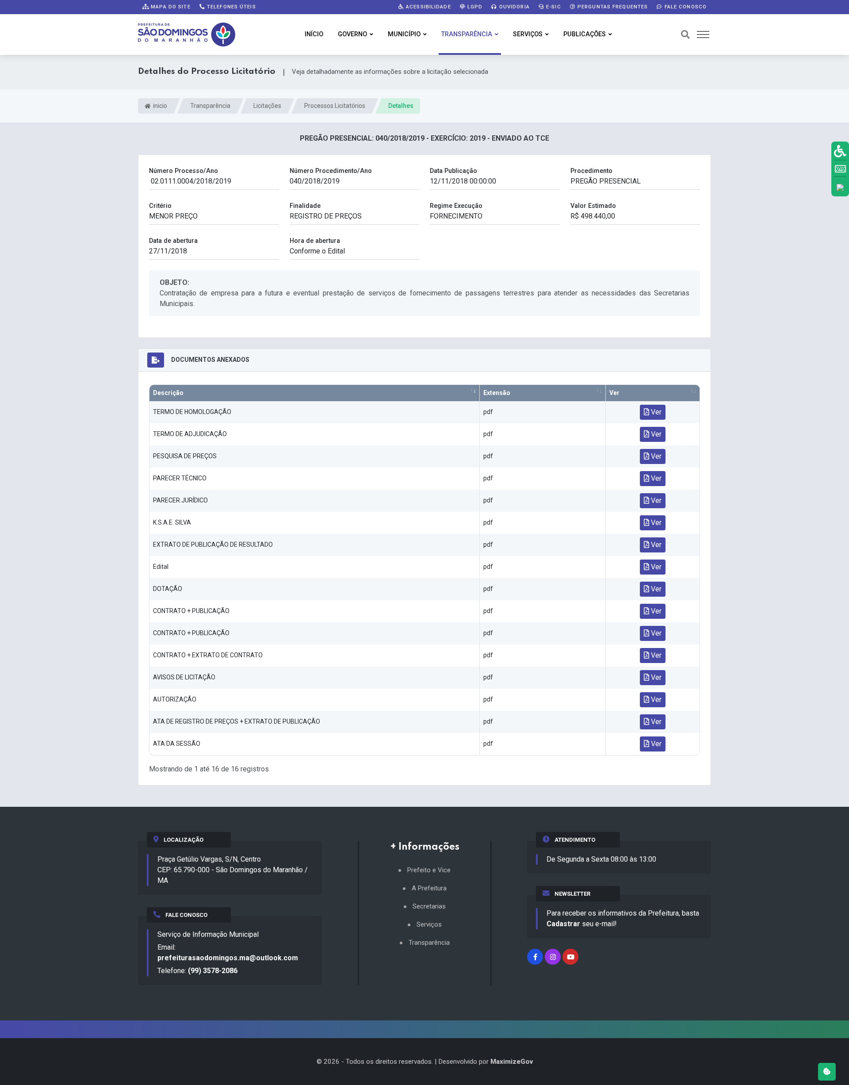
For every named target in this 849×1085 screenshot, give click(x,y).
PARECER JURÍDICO (180, 500)
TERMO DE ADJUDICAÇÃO (190, 433)
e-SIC (552, 7)
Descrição (168, 392)
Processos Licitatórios (334, 105)
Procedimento (591, 171)
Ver (614, 392)
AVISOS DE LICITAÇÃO (184, 677)
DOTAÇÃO (167, 588)
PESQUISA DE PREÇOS (185, 456)
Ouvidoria (513, 7)
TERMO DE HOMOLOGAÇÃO (192, 411)
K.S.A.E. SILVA (172, 522)
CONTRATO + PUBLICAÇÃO (191, 610)
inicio (159, 105)
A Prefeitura (429, 888)
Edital (160, 566)
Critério (160, 206)
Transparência (466, 34)
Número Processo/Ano (183, 171)
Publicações (584, 34)
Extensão (496, 392)
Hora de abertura (315, 241)
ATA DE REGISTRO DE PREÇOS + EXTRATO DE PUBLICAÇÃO (236, 721)
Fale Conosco (684, 7)
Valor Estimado (593, 206)
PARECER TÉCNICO (180, 478)
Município (404, 34)
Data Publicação (453, 171)
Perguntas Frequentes (612, 7)
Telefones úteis (230, 7)
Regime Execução (456, 206)
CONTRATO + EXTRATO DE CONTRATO (208, 655)
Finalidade (305, 206)
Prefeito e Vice (429, 870)
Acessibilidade (427, 7)
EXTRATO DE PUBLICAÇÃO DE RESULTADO (213, 544)
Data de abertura (173, 241)
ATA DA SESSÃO (176, 743)
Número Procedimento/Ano (331, 171)
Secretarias (429, 906)
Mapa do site (170, 7)
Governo (352, 34)
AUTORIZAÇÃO (174, 699)
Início (314, 34)
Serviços (528, 34)
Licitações (267, 105)
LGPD (474, 7)
